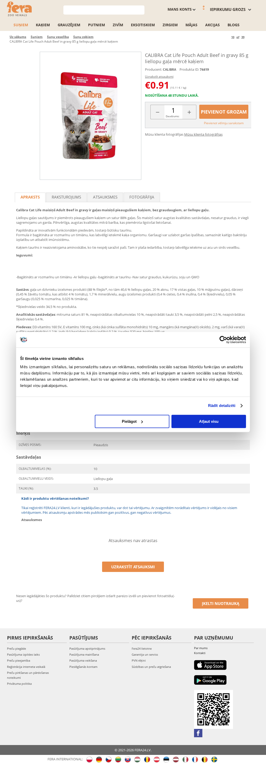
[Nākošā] (249, 37)
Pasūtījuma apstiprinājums (87, 648)
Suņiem (21, 24)
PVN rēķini (139, 660)
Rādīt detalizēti (222, 405)
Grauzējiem (69, 24)
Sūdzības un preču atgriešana (151, 667)
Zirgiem (170, 24)
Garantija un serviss (145, 654)
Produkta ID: (189, 69)
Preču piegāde (16, 648)
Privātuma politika (19, 684)
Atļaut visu (208, 421)
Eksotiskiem (143, 24)
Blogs (234, 24)
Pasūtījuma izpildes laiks (23, 654)
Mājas (191, 24)
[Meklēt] (140, 9)
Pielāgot (129, 421)
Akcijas (212, 24)
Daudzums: (172, 116)
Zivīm (118, 24)
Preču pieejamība (18, 660)
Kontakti (199, 653)
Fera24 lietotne (142, 648)
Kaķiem (43, 24)
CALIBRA (169, 69)
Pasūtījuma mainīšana (84, 654)
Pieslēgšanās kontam (83, 667)
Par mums (201, 648)
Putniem (96, 24)
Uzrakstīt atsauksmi (159, 76)
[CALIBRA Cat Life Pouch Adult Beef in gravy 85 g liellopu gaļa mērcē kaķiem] (90, 116)
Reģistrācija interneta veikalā (26, 667)
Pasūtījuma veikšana (83, 660)
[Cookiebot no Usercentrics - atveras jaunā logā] (223, 340)
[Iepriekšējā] (226, 37)
